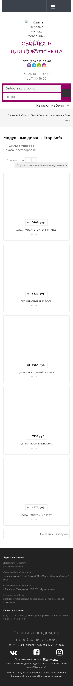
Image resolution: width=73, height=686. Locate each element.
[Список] (27, 160)
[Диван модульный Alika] (36, 411)
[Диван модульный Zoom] (36, 268)
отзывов (45, 676)
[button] (64, 6)
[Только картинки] (33, 160)
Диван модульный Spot (36, 515)
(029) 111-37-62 (10, 615)
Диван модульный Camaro (36, 372)
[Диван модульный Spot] (36, 482)
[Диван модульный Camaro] (36, 340)
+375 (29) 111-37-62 (36, 61)
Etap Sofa (36, 115)
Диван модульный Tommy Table (36, 229)
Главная (12, 115)
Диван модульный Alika (36, 443)
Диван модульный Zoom (36, 301)
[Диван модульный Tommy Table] (36, 197)
